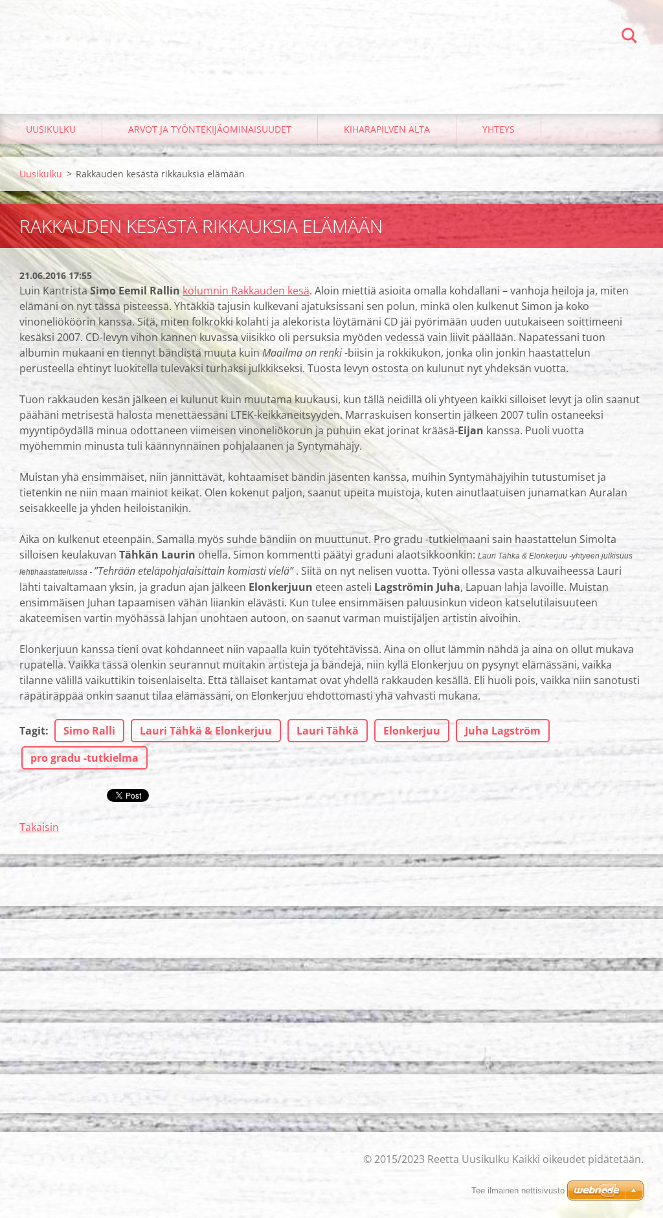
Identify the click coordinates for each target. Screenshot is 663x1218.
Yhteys (498, 129)
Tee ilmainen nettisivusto (518, 1190)
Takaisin (39, 827)
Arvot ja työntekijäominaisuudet (209, 129)
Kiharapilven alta (387, 129)
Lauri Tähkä (328, 731)
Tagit (32, 731)
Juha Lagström (503, 731)
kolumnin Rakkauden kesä (246, 290)
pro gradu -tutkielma (84, 758)
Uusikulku (51, 129)
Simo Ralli (89, 731)
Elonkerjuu (411, 731)
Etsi (629, 37)
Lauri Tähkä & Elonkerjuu (206, 731)
